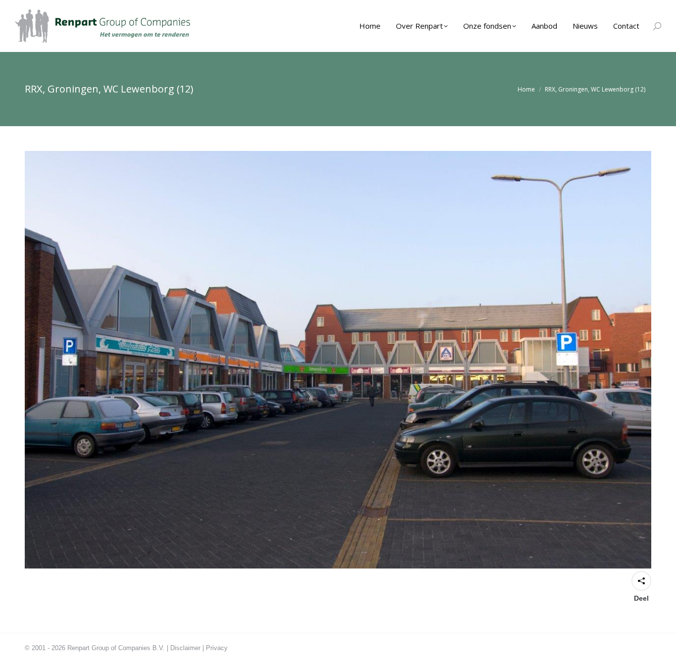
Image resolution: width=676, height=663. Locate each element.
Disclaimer (185, 648)
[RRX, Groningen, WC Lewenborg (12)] (338, 359)
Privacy (217, 648)
